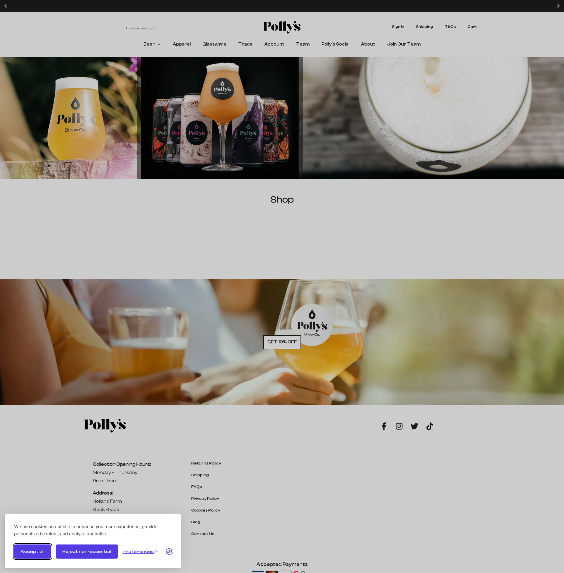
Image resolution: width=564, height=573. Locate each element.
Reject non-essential (86, 551)
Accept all (33, 551)
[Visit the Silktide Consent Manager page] (169, 551)
